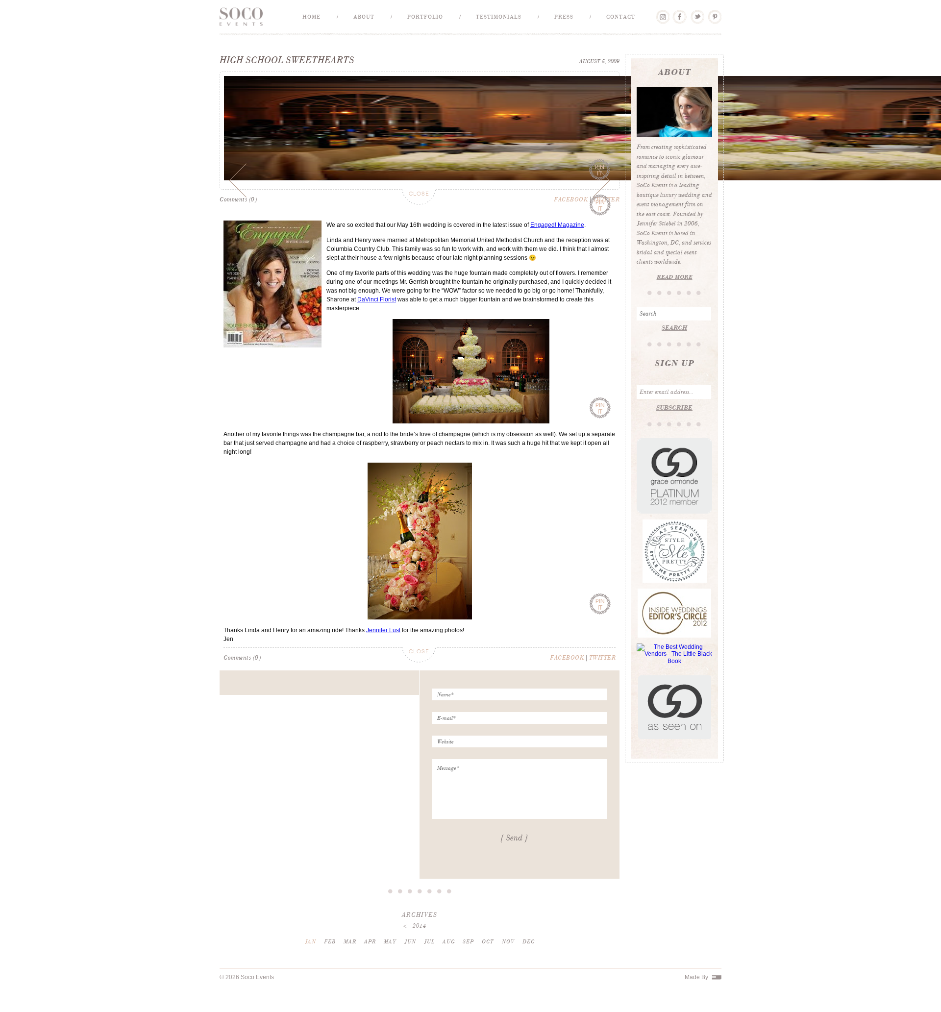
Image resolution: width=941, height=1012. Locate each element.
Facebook (679, 13)
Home (311, 16)
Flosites (716, 991)
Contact (620, 16)
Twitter (697, 13)
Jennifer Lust (383, 644)
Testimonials (498, 16)
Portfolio (425, 16)
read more (675, 276)
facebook (571, 214)
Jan (310, 955)
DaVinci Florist (376, 313)
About (363, 16)
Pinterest (714, 13)
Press (563, 16)
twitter (602, 671)
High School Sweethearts (287, 60)
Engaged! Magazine (557, 238)
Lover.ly (662, 13)
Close (419, 208)
